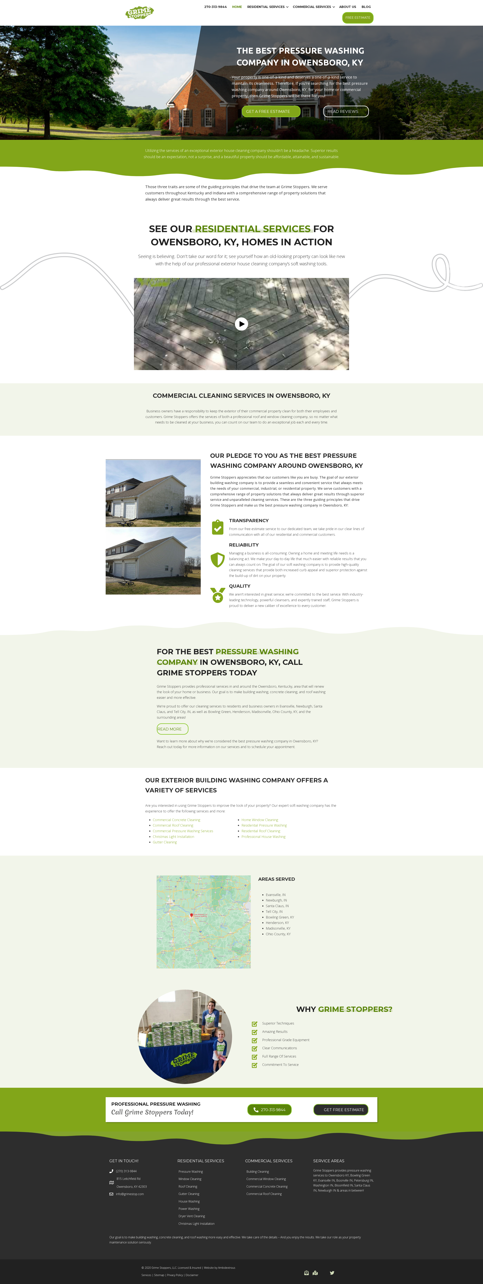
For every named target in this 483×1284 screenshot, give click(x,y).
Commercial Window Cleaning (266, 1179)
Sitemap (159, 1275)
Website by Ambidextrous (219, 1267)
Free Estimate (357, 17)
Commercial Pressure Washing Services (183, 831)
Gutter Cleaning (165, 842)
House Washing (189, 1201)
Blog (366, 7)
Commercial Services (312, 7)
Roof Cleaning (187, 1186)
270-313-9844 (215, 7)
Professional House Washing (263, 836)
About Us (347, 7)
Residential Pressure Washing (264, 825)
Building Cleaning (257, 1171)
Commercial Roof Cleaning (173, 825)
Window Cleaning (189, 1179)
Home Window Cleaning (260, 820)
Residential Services (266, 7)
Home (237, 7)
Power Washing (188, 1209)
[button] (241, 324)
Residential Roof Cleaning (261, 831)
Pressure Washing (190, 1171)
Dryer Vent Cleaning (191, 1216)
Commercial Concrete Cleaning (176, 820)
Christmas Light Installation (173, 836)
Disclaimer (192, 1275)
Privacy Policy (175, 1275)
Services (146, 1275)
